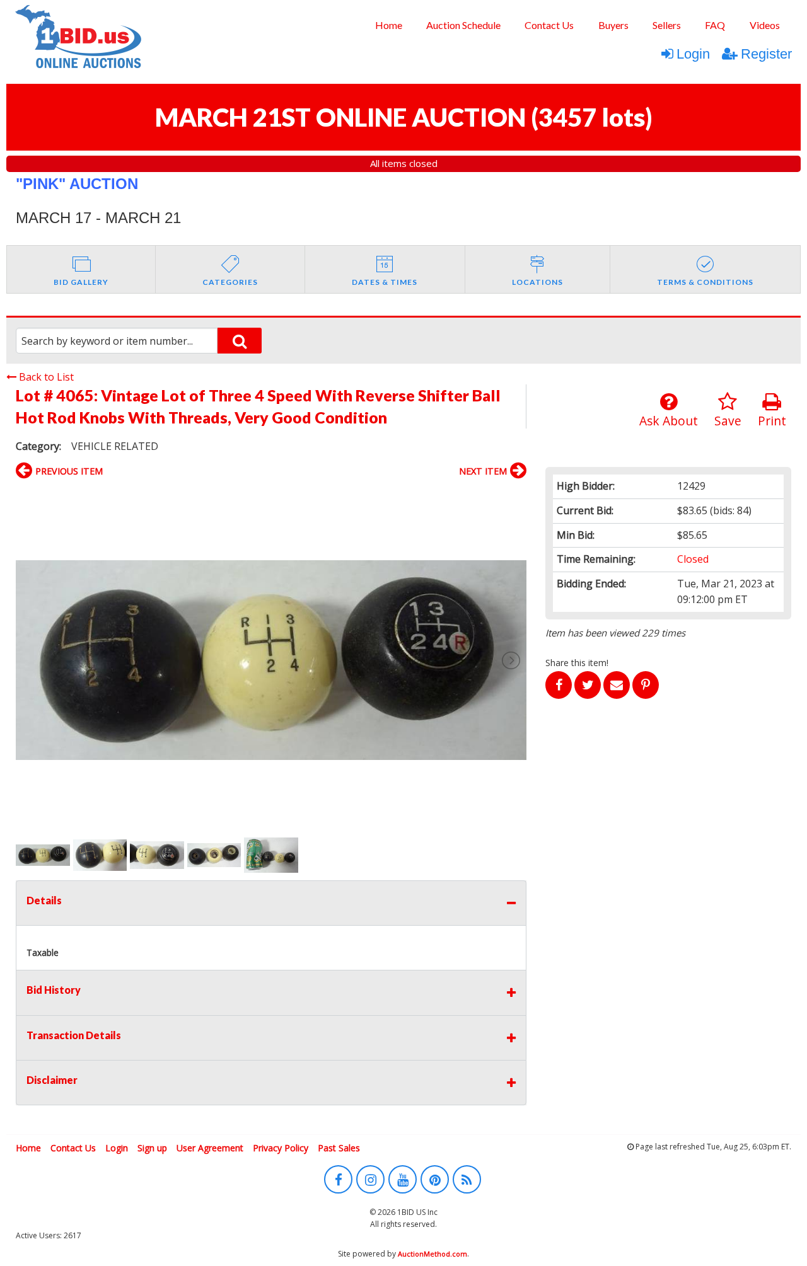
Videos (765, 25)
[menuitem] (388, 25)
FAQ (715, 25)
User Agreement (210, 1148)
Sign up (152, 1148)
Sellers (667, 25)
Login (693, 54)
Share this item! (576, 663)
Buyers (613, 25)
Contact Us (549, 25)
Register (766, 54)
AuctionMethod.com (432, 1253)
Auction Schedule (463, 25)
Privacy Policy (280, 1148)
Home (388, 25)
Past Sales (339, 1148)
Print (772, 420)
